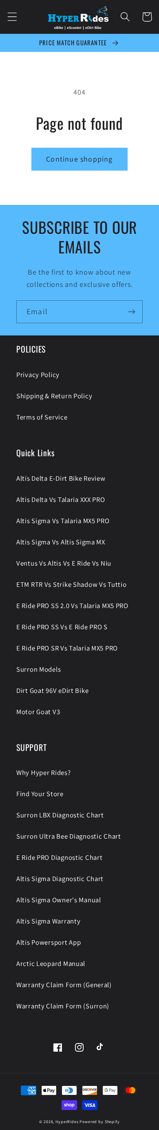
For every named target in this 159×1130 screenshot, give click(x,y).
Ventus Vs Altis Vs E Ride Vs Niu (63, 563)
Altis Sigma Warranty (48, 921)
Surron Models (38, 669)
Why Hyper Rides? (43, 772)
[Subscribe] (131, 311)
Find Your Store (40, 793)
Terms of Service (42, 417)
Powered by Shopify (99, 1121)
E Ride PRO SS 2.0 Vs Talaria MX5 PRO (72, 605)
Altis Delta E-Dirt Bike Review (61, 478)
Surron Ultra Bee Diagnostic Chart (68, 836)
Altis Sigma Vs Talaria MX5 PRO (63, 520)
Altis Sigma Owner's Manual (58, 899)
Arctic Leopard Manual (50, 963)
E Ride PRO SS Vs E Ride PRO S (62, 626)
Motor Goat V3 (38, 711)
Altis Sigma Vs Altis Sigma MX (60, 541)
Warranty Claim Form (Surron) (62, 1005)
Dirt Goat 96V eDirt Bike (52, 690)
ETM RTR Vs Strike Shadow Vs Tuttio (71, 584)
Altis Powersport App (48, 942)
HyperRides (66, 1121)
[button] (12, 17)
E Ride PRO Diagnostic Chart (59, 857)
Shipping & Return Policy (54, 395)
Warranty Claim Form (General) (64, 984)
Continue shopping (79, 159)
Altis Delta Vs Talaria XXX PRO (60, 499)
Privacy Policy (38, 374)
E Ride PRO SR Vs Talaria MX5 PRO (67, 648)
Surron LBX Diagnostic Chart (60, 814)
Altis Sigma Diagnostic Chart (60, 878)
